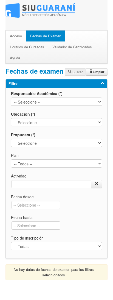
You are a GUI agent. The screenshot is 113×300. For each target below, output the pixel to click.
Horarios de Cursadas (27, 46)
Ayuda (15, 57)
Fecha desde (22, 196)
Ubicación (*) (23, 114)
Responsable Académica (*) (37, 93)
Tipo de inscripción (27, 238)
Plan (15, 155)
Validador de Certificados (72, 46)
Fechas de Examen (45, 35)
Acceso (16, 35)
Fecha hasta (22, 217)
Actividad (19, 176)
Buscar (77, 72)
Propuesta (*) (23, 134)
